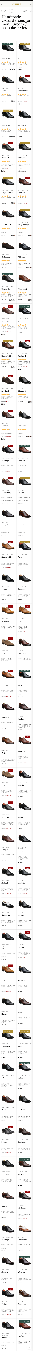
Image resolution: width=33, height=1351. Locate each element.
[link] (12, 69)
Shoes (18, 11)
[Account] (27, 4)
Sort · (17, 36)
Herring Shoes (4, 11)
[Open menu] (1, 4)
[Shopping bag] (30, 4)
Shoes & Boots (11, 11)
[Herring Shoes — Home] (16, 4)
